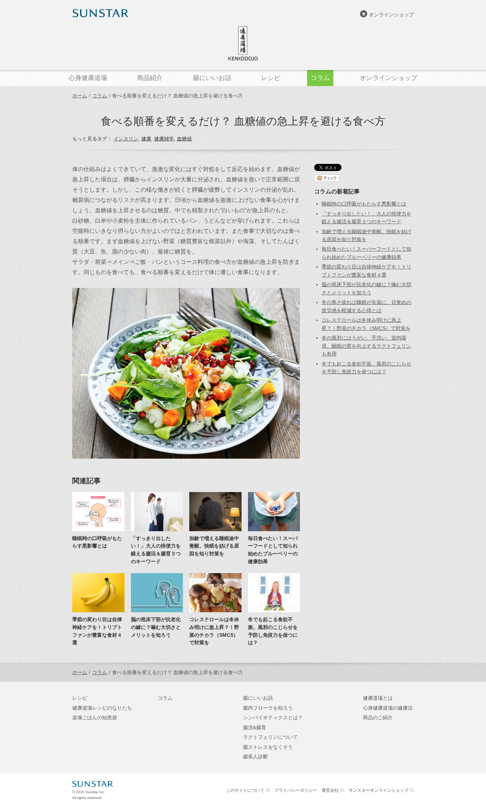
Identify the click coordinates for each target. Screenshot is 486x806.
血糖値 (184, 139)
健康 (146, 139)
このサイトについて (245, 790)
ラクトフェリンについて (270, 737)
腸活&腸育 (254, 727)
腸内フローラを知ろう (268, 708)
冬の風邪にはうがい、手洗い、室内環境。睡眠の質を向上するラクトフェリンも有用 (366, 346)
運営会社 (330, 790)
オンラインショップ (391, 14)
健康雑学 (164, 139)
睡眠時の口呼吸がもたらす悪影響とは (364, 204)
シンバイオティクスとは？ (273, 717)
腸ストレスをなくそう (268, 747)
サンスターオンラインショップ (378, 790)
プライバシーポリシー (295, 790)
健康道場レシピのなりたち (102, 708)
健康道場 (243, 43)
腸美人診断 (255, 756)
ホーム (79, 95)
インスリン (125, 139)
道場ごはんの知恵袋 (94, 717)
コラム (99, 95)
